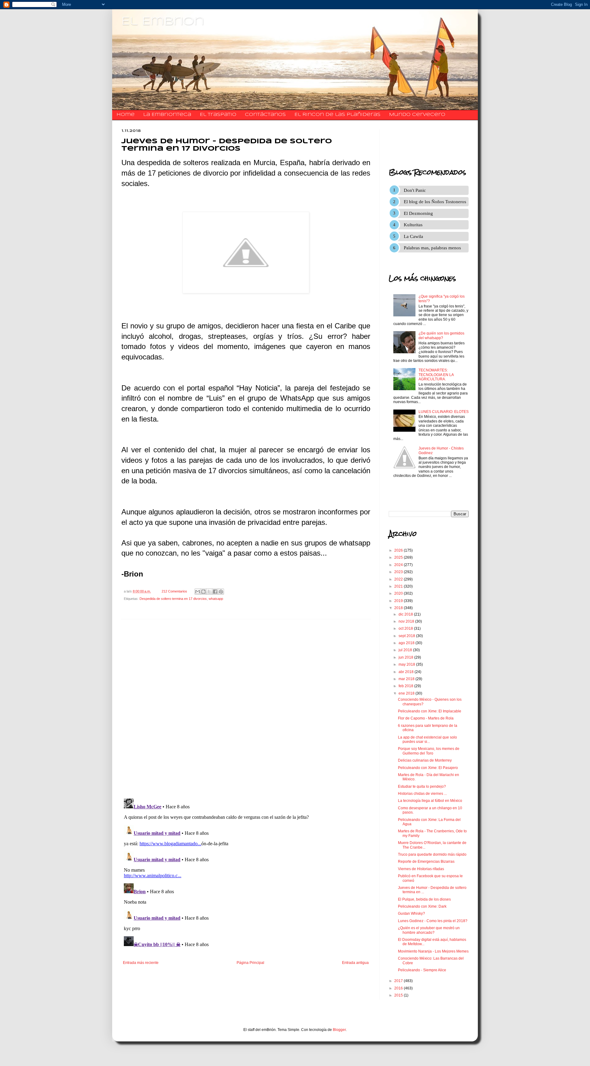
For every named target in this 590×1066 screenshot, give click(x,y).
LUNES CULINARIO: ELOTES (444, 412)
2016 (399, 988)
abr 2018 (407, 672)
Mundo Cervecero (417, 115)
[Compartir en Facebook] (215, 591)
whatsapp (216, 598)
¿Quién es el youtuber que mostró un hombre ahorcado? (429, 930)
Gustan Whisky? (411, 913)
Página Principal (250, 963)
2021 (399, 586)
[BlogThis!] (203, 591)
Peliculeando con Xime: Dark (422, 906)
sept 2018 (407, 636)
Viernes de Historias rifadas (421, 869)
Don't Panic (415, 190)
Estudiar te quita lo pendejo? (422, 786)
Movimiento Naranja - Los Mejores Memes (433, 951)
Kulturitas (413, 224)
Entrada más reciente (141, 963)
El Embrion (162, 21)
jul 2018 (406, 650)
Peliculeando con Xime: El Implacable (429, 711)
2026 (399, 550)
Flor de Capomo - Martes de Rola (426, 718)
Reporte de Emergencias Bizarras (426, 861)
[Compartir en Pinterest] (221, 591)
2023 (399, 572)
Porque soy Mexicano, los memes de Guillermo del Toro (428, 751)
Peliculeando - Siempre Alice (422, 970)
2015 (399, 995)
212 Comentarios (174, 591)
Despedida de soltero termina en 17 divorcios (173, 598)
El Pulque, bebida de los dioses (424, 899)
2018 (399, 608)
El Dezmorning (418, 213)
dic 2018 (406, 614)
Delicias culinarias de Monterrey (425, 760)
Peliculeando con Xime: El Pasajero (428, 768)
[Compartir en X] (209, 591)
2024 (399, 565)
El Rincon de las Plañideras (337, 115)
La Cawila (413, 236)
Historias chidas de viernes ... (422, 793)
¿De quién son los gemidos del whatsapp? (441, 335)
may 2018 (407, 664)
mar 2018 (407, 679)
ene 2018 (407, 693)
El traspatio (218, 115)
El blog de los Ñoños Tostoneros (435, 201)
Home (125, 115)
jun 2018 (406, 657)
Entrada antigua (355, 963)
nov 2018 (407, 621)
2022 (399, 579)
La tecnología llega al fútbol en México (430, 801)
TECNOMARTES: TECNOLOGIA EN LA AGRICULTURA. (436, 374)
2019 (399, 601)
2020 (399, 593)
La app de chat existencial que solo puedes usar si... (427, 739)
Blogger (339, 1030)
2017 (399, 981)
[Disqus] (245, 709)
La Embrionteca (167, 115)
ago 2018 (407, 643)
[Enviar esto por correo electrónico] (198, 591)
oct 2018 (406, 628)
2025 (399, 557)
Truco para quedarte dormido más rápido (432, 854)
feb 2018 (406, 686)
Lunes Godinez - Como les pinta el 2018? (432, 921)
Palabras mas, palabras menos (432, 247)
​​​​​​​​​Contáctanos (265, 115)
